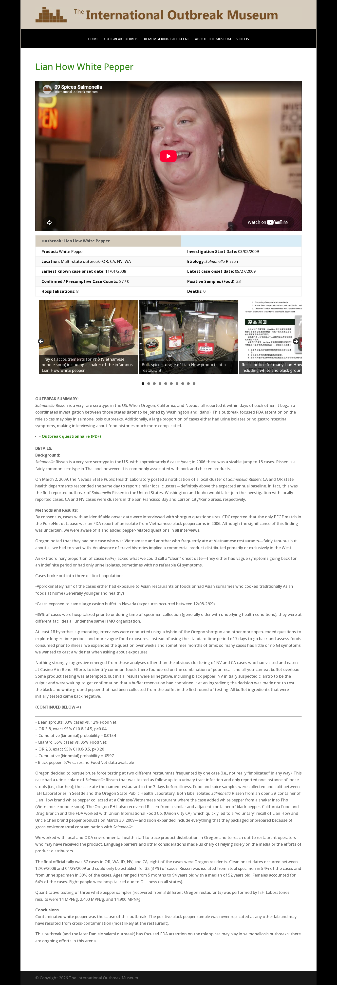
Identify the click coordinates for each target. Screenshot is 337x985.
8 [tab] (182, 383)
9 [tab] (188, 383)
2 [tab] (148, 383)
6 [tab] (171, 383)
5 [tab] (165, 383)
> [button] (295, 341)
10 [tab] (194, 384)
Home (93, 39)
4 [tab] (160, 383)
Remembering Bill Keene (166, 39)
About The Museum (213, 39)
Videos (242, 39)
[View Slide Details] (88, 337)
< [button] (41, 341)
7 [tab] (177, 383)
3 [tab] (154, 383)
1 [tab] (143, 383)
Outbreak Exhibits (121, 39)
